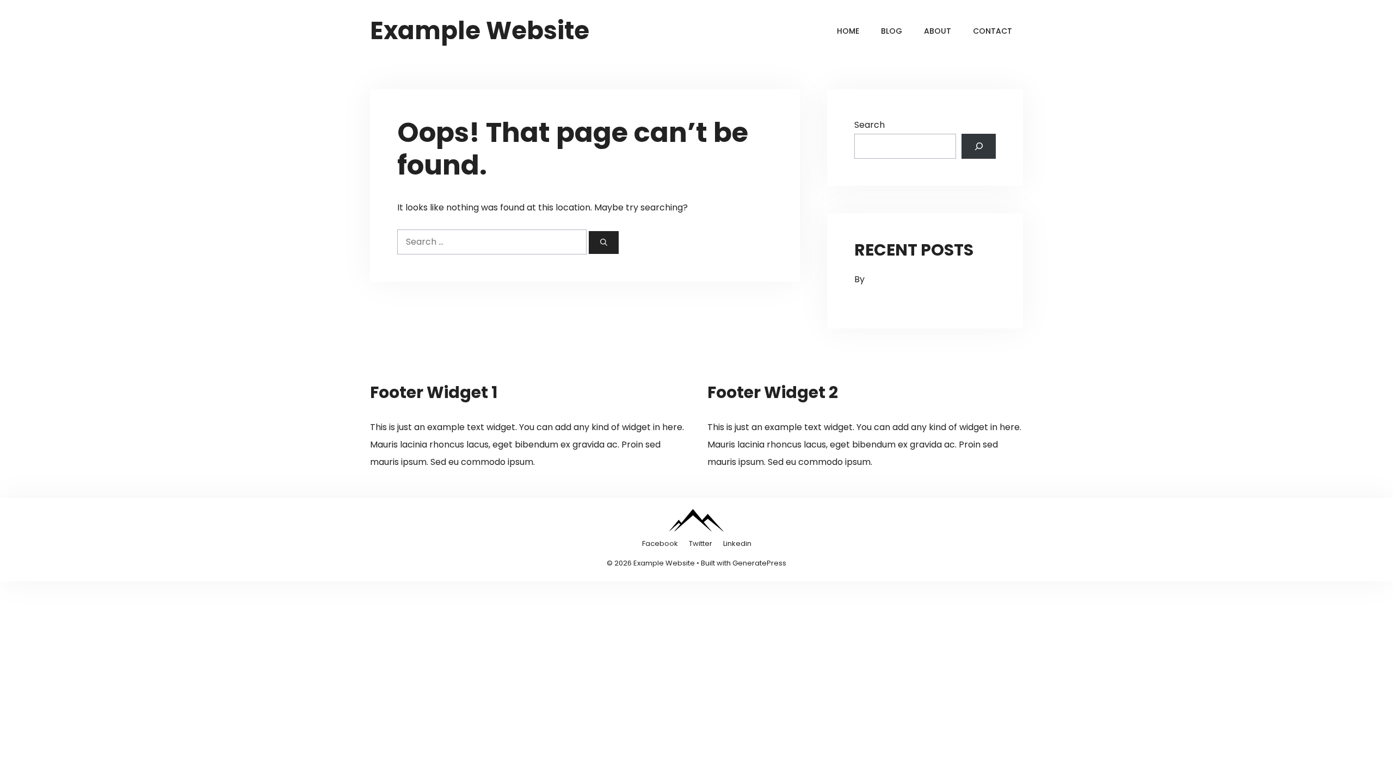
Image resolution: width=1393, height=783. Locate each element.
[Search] (604, 242)
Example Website (479, 31)
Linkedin (737, 543)
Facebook (660, 543)
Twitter (700, 543)
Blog (891, 31)
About (937, 31)
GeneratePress (759, 563)
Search (869, 125)
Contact (992, 31)
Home (848, 31)
